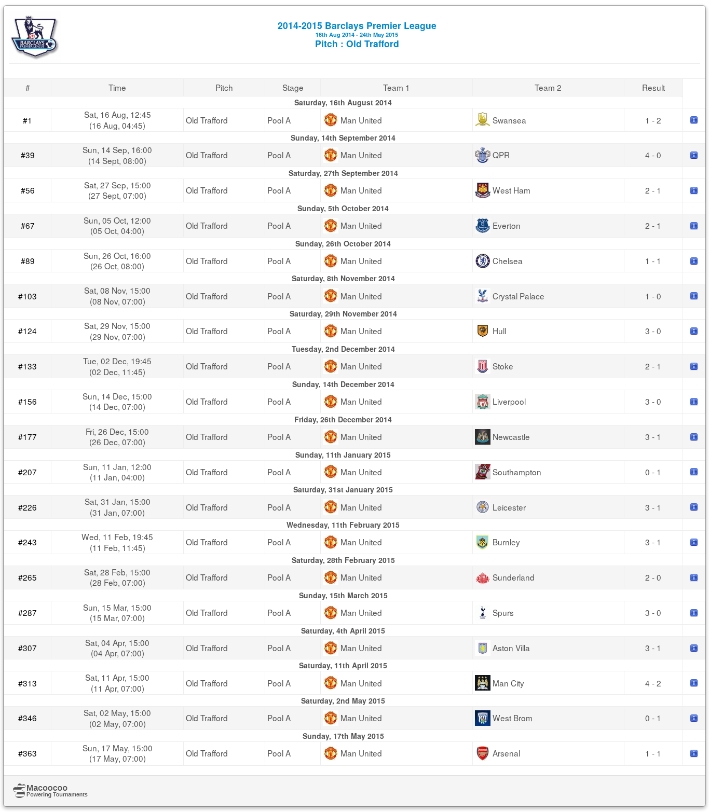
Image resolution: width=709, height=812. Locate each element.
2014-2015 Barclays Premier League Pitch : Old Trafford (357, 34)
